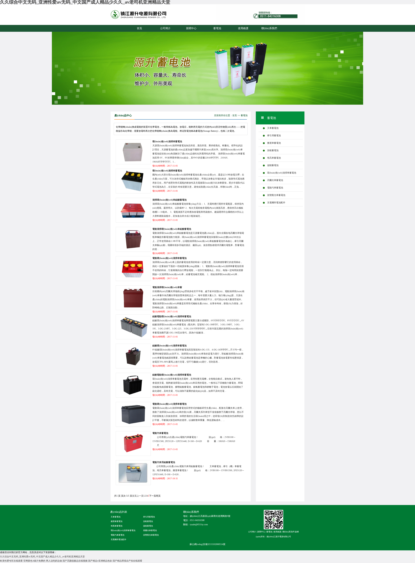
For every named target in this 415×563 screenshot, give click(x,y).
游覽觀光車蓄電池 (276, 195)
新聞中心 (191, 28)
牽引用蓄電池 (274, 135)
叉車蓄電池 (273, 128)
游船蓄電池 (273, 150)
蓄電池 (145, 17)
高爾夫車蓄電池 (275, 180)
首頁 (139, 28)
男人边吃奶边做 (54, 561)
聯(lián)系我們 (269, 28)
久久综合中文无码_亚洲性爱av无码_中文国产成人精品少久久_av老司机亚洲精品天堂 (42, 556)
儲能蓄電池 (273, 165)
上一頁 (140, 496)
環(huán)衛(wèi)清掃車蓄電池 (281, 173)
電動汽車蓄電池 (275, 187)
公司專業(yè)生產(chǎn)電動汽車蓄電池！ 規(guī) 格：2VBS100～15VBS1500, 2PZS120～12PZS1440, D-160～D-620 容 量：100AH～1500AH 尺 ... (194, 441)
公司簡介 (165, 28)
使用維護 (243, 28)
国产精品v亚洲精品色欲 (100, 561)
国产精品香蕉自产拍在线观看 (127, 561)
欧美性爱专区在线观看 (11, 561)
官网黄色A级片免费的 (34, 561)
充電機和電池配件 (276, 202)
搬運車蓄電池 (274, 143)
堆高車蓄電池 (274, 158)
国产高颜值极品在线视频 (75, 561)
